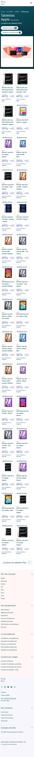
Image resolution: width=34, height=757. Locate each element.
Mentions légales (5, 741)
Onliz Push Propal (6, 715)
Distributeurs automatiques (9, 624)
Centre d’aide (5, 695)
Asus (2, 592)
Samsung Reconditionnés (9, 647)
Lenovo (3, 584)
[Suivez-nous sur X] (14, 687)
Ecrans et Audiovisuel (8, 618)
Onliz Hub (4, 721)
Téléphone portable (7, 612)
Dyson (3, 598)
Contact (3, 692)
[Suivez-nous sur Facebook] (1, 687)
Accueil (2, 11)
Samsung (4, 581)
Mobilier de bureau (7, 621)
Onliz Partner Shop (7, 718)
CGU (25, 741)
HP (2, 587)
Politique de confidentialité (16, 741)
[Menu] (31, 3)
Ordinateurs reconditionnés (9, 638)
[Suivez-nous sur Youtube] (11, 687)
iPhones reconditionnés (8, 644)
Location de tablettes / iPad (9, 670)
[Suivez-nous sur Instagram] (5, 687)
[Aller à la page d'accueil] (4, 3)
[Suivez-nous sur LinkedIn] (8, 687)
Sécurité (3, 627)
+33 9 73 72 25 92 (10, 698)
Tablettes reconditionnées (9, 650)
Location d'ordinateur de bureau (11, 667)
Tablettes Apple (25, 11)
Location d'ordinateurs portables (11, 664)
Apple (3, 578)
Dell (2, 590)
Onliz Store (4, 712)
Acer (2, 595)
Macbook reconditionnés (9, 641)
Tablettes (17, 11)
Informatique (10, 11)
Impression (4, 615)
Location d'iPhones (7, 661)
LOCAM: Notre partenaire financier (12, 732)
